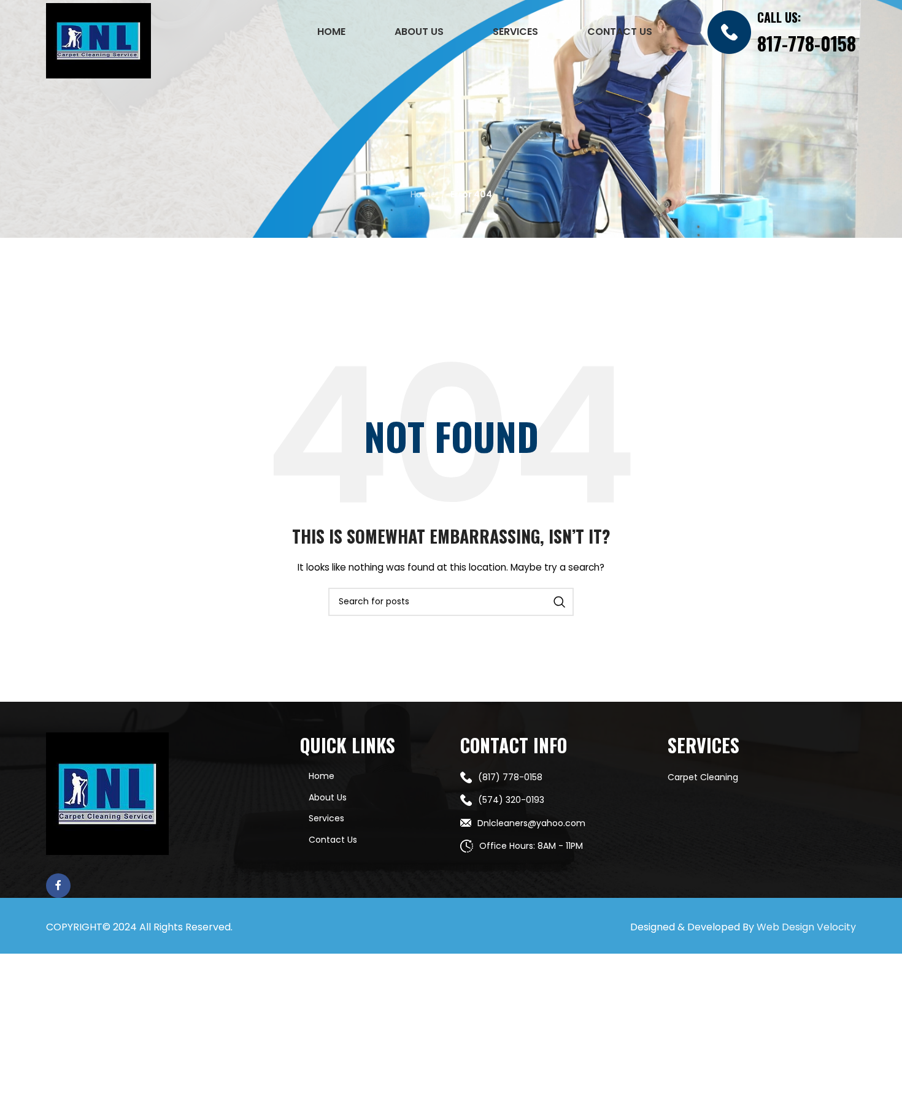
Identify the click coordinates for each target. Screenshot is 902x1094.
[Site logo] (98, 40)
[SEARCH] (559, 602)
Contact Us (333, 840)
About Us (328, 797)
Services (326, 818)
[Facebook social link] (58, 885)
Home (423, 194)
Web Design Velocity (806, 927)
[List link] (554, 777)
